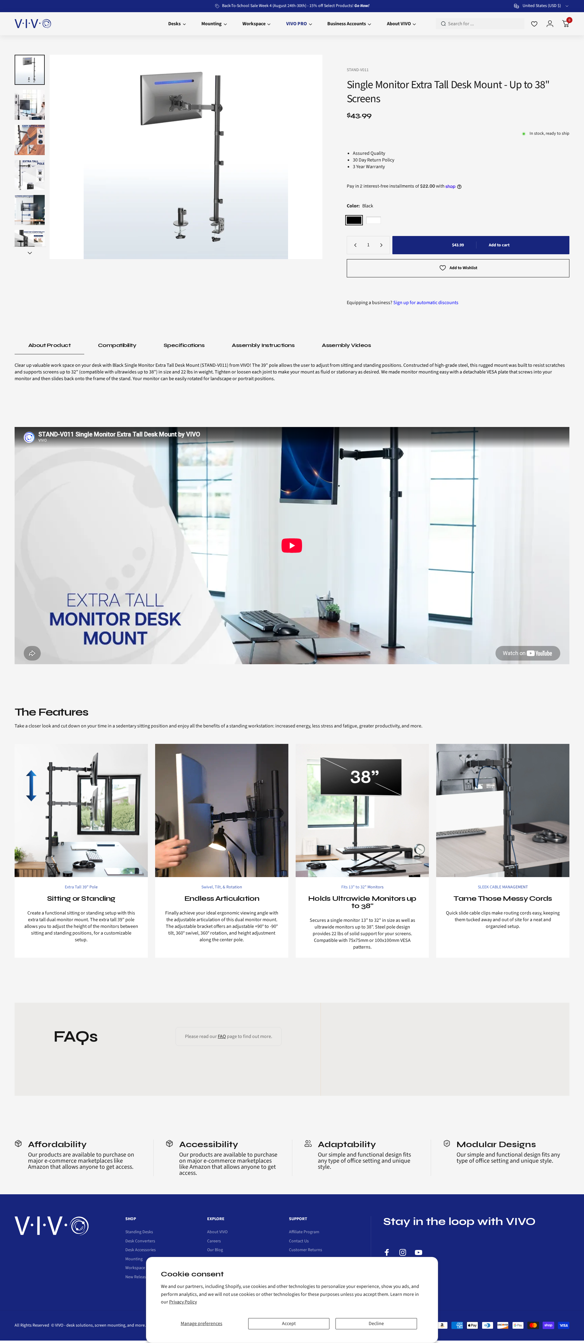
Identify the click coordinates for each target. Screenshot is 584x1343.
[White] (373, 220)
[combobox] (541, 6)
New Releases (137, 1277)
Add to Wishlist (463, 268)
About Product (49, 345)
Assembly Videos (346, 345)
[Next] (306, 157)
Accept (289, 1323)
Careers (214, 1241)
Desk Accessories (140, 1250)
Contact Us (299, 1241)
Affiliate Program (304, 1232)
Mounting (134, 1259)
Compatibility (117, 345)
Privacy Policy (183, 1302)
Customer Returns (305, 1250)
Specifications (184, 345)
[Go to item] (30, 70)
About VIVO (217, 1232)
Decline (376, 1323)
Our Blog (215, 1250)
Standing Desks (139, 1232)
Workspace (135, 1268)
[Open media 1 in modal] (186, 157)
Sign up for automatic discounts (425, 302)
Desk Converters (140, 1241)
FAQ (222, 1036)
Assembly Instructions (263, 345)
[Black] (354, 220)
